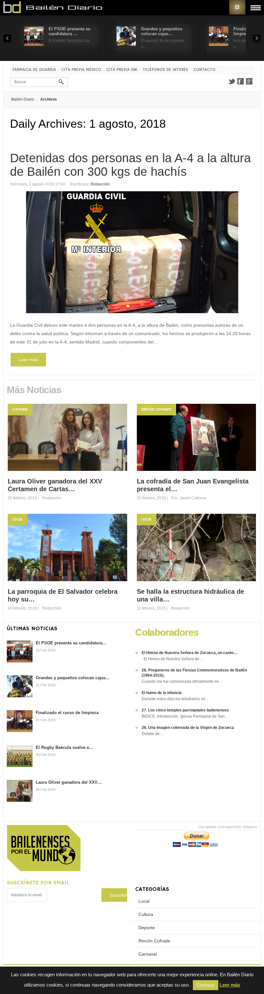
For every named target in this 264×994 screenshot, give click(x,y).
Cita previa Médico (81, 70)
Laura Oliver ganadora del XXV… (69, 782)
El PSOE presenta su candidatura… (71, 643)
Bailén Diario (22, 99)
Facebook (240, 81)
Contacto (204, 70)
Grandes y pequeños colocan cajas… (161, 31)
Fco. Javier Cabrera (188, 498)
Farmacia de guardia (34, 70)
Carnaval (147, 954)
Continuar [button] (205, 985)
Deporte (146, 927)
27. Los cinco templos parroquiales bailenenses (185, 710)
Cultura (19, 409)
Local (17, 519)
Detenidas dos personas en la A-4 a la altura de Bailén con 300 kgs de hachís (130, 164)
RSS (237, 7)
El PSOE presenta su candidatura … (69, 31)
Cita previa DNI (121, 70)
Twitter (231, 81)
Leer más (28, 359)
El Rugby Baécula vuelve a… (64, 747)
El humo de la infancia (162, 693)
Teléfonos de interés (165, 70)
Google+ (249, 81)
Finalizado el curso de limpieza (67, 712)
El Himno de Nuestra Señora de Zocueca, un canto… (189, 653)
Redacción (100, 184)
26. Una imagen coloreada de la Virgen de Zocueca (188, 727)
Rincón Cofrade (156, 409)
